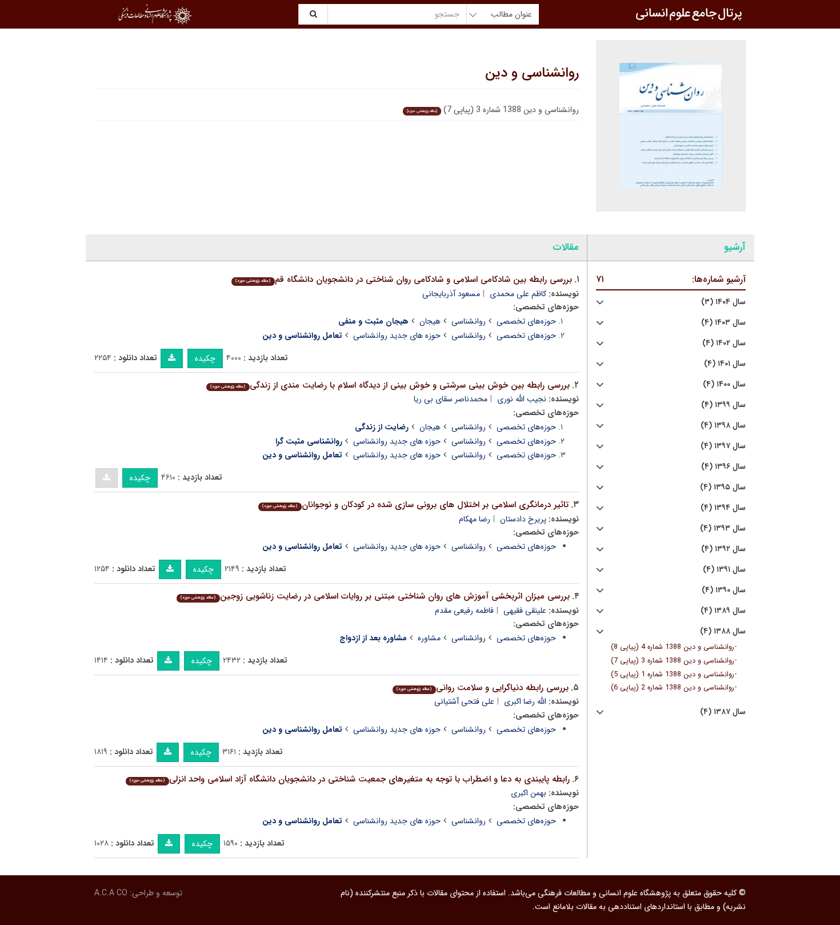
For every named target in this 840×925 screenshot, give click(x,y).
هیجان (430, 321)
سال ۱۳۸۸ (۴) (723, 631)
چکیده (205, 358)
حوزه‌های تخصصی (526, 321)
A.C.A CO (110, 893)
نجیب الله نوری (521, 399)
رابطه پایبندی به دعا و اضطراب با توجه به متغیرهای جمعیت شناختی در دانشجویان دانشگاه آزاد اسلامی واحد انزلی (349, 779)
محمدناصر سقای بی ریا (450, 399)
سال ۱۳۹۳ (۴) (723, 529)
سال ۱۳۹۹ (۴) (723, 405)
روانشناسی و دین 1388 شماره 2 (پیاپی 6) (672, 687)
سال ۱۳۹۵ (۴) (723, 487)
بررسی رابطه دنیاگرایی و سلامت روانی (482, 688)
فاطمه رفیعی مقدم (464, 610)
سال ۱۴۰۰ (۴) (724, 384)
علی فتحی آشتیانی (464, 701)
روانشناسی (468, 321)
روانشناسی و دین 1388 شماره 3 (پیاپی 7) (672, 661)
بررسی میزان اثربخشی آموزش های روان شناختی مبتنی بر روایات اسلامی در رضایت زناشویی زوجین (375, 596)
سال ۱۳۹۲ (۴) (723, 549)
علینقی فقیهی (524, 610)
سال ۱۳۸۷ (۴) (723, 712)
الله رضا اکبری (525, 701)
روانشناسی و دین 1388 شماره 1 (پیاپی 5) (672, 674)
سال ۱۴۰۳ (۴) (723, 323)
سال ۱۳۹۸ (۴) (723, 426)
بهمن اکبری (528, 793)
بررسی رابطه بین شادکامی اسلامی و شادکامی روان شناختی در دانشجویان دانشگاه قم (403, 279)
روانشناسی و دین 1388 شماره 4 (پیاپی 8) (672, 647)
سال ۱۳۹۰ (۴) (724, 590)
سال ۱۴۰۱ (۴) (725, 364)
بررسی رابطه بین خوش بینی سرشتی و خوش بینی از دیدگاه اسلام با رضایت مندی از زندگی (389, 385)
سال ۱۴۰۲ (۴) (724, 343)
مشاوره (429, 638)
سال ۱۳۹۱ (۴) (724, 570)
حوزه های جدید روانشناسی (397, 335)
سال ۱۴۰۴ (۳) (723, 302)
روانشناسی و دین (532, 73)
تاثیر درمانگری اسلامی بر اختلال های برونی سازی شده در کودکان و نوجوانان (415, 505)
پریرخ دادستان (523, 519)
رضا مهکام (474, 519)
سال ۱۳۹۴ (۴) (723, 508)
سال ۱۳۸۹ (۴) (723, 611)
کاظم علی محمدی (518, 294)
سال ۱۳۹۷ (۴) (723, 446)
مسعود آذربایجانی (451, 294)
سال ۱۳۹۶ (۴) (723, 467)
